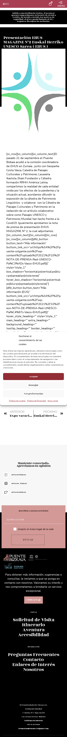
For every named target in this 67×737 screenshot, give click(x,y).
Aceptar (33, 376)
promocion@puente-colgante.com (33, 728)
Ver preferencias (33, 393)
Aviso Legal (53, 401)
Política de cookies (17, 401)
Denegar (33, 385)
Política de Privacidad (36, 401)
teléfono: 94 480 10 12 (33, 720)
